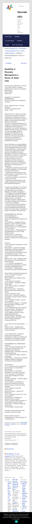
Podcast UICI (10, 449)
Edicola (14, 503)
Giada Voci (13, 424)
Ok (16, 521)
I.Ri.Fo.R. (24, 506)
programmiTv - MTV (10, 456)
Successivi (24, 63)
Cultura (7, 45)
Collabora (19, 40)
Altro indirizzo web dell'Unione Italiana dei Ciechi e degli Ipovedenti (16, 484)
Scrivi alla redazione (17, 45)
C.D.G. (24, 511)
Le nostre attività (9, 40)
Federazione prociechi (24, 500)
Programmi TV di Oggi (12, 454)
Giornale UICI (13, 48)
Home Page (8, 36)
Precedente (8, 63)
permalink (24, 424)
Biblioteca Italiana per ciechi (24, 495)
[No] (30, 518)
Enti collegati (23, 482)
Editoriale (17, 36)
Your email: (7, 438)
